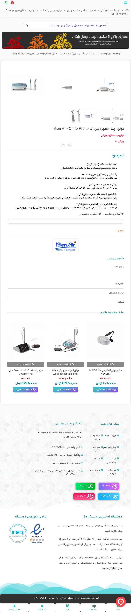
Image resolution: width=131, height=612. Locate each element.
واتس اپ (83, 485)
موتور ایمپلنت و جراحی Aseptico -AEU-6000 (50, 372)
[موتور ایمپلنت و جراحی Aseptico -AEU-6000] (50, 340)
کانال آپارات (81, 496)
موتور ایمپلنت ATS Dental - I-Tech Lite (90, 372)
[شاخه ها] (125, 3)
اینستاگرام (106, 485)
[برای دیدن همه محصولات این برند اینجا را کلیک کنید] (65, 246)
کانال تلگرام (106, 496)
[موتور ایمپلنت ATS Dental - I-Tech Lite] (90, 340)
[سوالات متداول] (12, 3)
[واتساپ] (6, 3)
